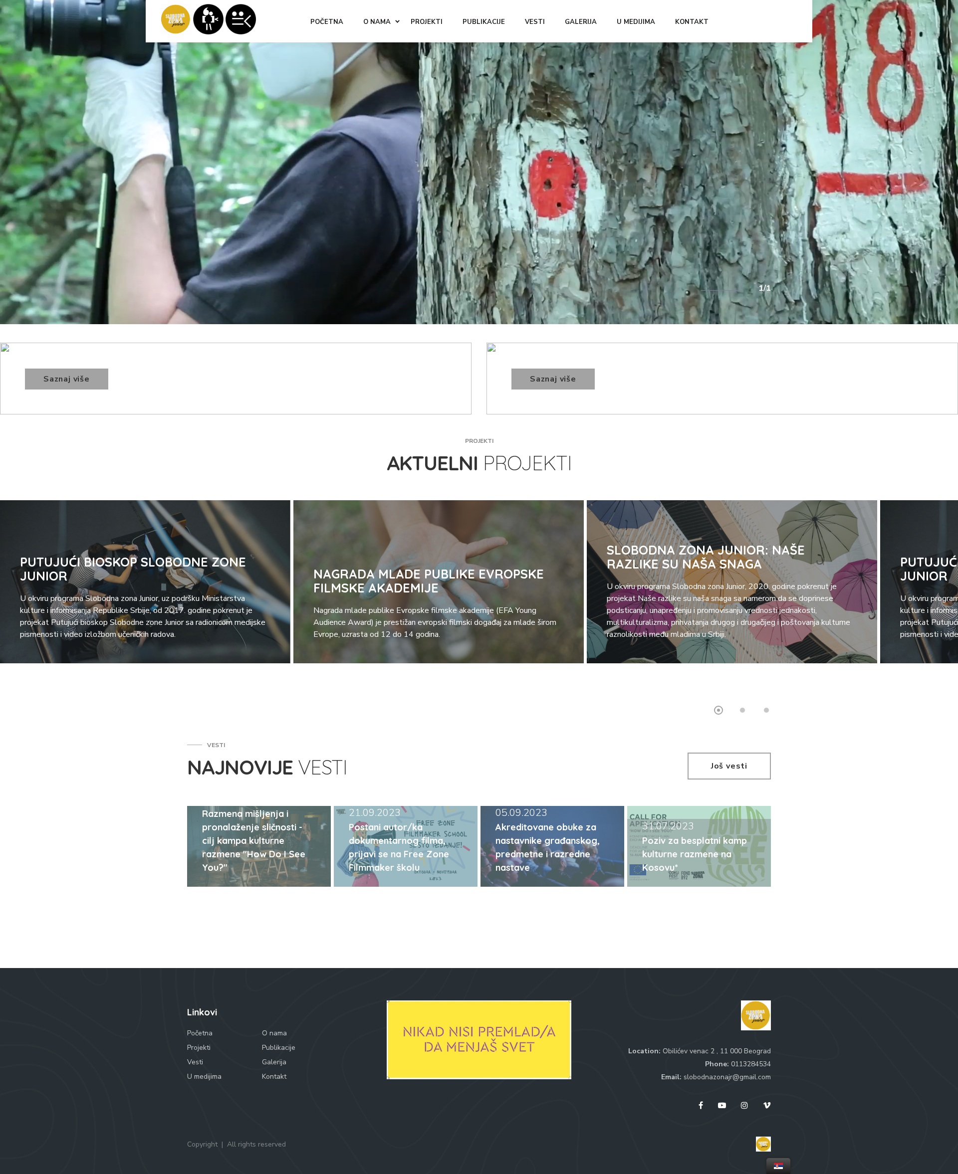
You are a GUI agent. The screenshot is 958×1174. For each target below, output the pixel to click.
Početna (200, 1033)
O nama (274, 1033)
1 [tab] (718, 710)
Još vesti (729, 766)
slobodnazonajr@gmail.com (727, 1077)
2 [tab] (742, 710)
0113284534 (751, 1064)
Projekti (199, 1047)
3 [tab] (766, 710)
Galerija (274, 1062)
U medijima (204, 1076)
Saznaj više (66, 379)
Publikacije (278, 1047)
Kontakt (274, 1076)
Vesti (195, 1062)
